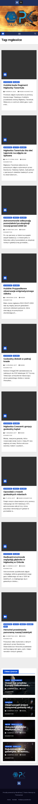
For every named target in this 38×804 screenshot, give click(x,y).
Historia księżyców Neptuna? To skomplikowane (15, 729)
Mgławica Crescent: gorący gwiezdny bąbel (17, 427)
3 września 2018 (11, 297)
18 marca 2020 (10, 91)
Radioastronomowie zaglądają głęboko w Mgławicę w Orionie (14, 560)
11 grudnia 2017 (11, 433)
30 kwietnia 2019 (11, 229)
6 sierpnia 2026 (12, 688)
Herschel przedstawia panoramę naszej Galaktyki (17, 631)
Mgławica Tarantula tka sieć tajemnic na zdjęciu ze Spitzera (18, 153)
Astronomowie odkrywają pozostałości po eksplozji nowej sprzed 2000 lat (17, 223)
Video (5, 626)
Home (9, 799)
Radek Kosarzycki (26, 91)
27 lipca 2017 (10, 498)
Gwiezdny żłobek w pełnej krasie (17, 360)
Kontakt (14, 799)
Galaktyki (8, 746)
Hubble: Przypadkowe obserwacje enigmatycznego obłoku (18, 291)
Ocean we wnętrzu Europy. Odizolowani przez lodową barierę (17, 685)
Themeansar (19, 795)
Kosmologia (16, 746)
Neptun (7, 724)
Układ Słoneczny (16, 680)
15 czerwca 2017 (11, 566)
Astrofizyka (7, 82)
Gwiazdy (15, 217)
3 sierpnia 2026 (12, 733)
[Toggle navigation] (19, 33)
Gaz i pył (15, 147)
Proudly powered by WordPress (13, 792)
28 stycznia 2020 (12, 159)
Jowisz (7, 680)
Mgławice (16, 82)
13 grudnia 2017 (11, 365)
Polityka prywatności (24, 799)
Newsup (30, 792)
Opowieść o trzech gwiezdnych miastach (15, 493)
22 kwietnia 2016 (11, 636)
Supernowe (8, 702)
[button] (35, 34)
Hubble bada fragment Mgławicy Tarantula (15, 86)
